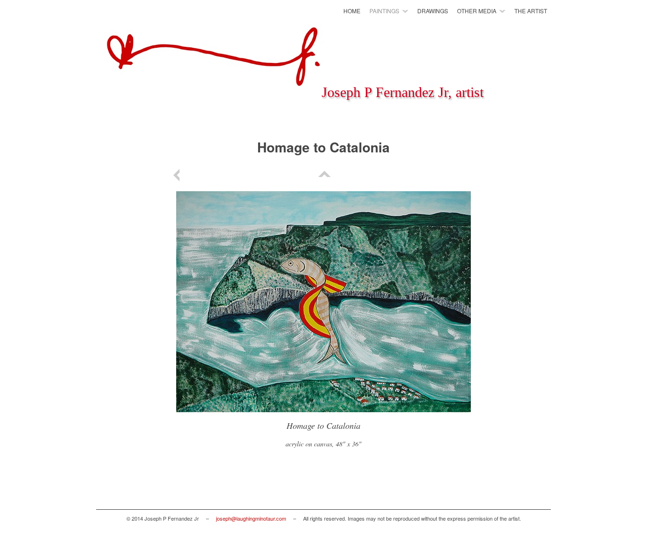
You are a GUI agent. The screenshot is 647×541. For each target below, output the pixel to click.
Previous (178, 175)
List (323, 175)
